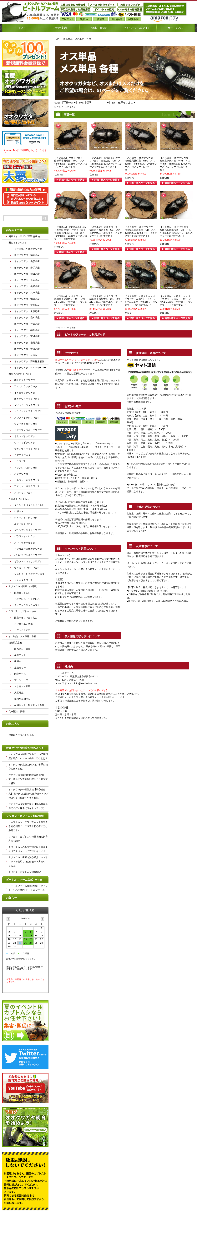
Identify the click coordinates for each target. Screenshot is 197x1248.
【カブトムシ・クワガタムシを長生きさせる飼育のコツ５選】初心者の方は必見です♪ (28, 826)
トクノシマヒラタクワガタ (28, 411)
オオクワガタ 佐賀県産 (27, 324)
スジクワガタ (21, 474)
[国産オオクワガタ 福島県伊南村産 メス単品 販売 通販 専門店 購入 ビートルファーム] (176, 148)
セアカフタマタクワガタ (27, 567)
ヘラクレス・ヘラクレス (27, 599)
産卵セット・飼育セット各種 (29, 705)
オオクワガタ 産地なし (27, 355)
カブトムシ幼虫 (22, 630)
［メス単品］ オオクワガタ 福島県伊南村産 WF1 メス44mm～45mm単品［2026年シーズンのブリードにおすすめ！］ (176, 163)
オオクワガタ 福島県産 (27, 255)
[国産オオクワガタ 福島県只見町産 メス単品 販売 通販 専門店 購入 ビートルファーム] (141, 148)
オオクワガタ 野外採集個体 (29, 361)
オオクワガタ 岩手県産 (27, 267)
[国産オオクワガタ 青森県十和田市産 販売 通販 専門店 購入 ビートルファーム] (70, 217)
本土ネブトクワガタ (24, 436)
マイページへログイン (137, 27)
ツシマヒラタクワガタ (25, 423)
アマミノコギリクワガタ (27, 486)
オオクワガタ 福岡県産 (27, 330)
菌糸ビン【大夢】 (23, 649)
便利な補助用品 (22, 699)
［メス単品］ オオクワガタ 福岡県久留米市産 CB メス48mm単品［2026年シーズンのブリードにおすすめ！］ (105, 231)
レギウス (18, 511)
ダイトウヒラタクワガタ (27, 405)
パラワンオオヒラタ (24, 536)
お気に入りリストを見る (21, 734)
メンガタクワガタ (23, 580)
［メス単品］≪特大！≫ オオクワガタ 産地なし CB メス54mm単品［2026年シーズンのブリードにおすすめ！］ (176, 301)
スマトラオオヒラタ (24, 542)
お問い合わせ (98, 27)
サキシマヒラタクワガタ (27, 449)
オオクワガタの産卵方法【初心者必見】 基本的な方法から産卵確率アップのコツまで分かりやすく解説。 (28, 793)
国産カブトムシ (22, 592)
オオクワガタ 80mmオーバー (30, 367)
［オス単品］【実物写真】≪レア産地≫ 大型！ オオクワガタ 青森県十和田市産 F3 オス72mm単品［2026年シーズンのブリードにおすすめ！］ (71, 233)
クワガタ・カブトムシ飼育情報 (25, 815)
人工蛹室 (18, 692)
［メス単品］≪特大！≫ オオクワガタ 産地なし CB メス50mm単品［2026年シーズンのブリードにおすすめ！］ (105, 162)
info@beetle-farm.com (85, 683)
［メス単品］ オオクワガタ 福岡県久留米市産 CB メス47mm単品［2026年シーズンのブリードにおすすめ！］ (141, 231)
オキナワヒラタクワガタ (27, 399)
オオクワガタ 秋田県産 (27, 273)
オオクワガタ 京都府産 (27, 305)
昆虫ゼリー (20, 667)
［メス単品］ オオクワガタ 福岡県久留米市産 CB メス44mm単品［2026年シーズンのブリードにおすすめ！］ (70, 301)
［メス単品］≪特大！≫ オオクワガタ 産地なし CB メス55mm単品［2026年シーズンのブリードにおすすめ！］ (141, 301)
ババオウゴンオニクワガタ (28, 555)
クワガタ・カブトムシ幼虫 (22, 611)
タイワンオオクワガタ (25, 517)
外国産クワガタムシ (18, 499)
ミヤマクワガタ (22, 455)
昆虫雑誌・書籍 (16, 711)
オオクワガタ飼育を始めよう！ (25, 747)
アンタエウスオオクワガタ (28, 548)
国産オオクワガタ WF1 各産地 (24, 236)
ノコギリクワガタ (23, 492)
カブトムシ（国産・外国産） (23, 586)
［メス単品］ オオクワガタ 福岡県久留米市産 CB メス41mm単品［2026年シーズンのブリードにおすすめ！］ (105, 301)
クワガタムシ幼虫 (23, 623)
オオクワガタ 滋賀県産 (27, 299)
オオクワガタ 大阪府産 (27, 311)
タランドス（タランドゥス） (29, 505)
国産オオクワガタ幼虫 (25, 617)
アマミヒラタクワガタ (25, 386)
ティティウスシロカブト (27, 605)
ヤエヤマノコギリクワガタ (28, 430)
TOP (21, 27)
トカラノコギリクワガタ (27, 480)
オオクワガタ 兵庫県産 (27, 292)
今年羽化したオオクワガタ (28, 249)
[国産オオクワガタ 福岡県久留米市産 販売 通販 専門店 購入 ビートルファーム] (105, 217)
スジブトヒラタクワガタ (27, 417)
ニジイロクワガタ (23, 524)
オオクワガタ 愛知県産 (27, 317)
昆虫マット (20, 655)
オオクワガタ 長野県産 (27, 286)
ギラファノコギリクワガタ (28, 561)
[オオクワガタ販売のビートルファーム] (31, 21)
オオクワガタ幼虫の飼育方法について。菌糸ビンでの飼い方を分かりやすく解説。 (28, 779)
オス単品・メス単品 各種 (22, 636)
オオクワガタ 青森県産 (27, 348)
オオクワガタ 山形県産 (27, 261)
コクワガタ (20, 461)
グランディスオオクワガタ (28, 530)
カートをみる (175, 27)
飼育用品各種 (15, 642)
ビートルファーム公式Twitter (24, 879)
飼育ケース (20, 674)
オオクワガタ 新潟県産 (27, 280)
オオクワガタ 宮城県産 (27, 336)
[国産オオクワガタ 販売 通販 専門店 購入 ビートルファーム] (105, 148)
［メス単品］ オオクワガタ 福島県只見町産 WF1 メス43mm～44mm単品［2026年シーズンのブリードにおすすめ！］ (141, 163)
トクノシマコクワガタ (25, 467)
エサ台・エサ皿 (22, 686)
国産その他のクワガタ (20, 374)
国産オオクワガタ (17, 242)
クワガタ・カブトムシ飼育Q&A (24, 872)
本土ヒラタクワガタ (24, 380)
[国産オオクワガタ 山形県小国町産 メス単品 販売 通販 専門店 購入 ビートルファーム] (70, 148)
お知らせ (11, 897)
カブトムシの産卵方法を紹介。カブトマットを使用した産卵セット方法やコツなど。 (28, 861)
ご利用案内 (60, 27)
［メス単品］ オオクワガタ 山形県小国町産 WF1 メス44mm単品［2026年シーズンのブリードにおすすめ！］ (70, 162)
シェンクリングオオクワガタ (29, 574)
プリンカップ (21, 680)
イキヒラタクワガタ (24, 392)
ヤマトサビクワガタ (24, 442)
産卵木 (17, 661)
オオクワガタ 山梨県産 (27, 342)
